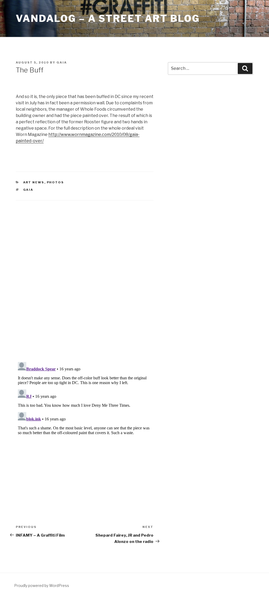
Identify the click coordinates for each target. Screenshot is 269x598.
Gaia (61, 62)
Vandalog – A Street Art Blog (108, 18)
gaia (28, 190)
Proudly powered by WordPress (41, 585)
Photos (55, 182)
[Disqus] (84, 274)
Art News (33, 182)
